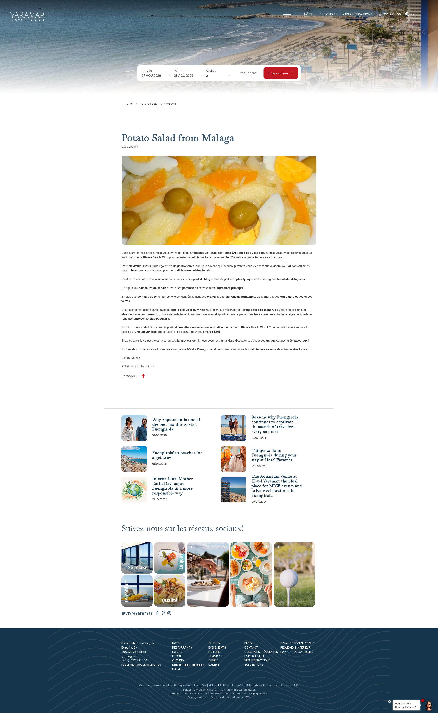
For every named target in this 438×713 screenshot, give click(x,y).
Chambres (215, 656)
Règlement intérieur (295, 647)
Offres (213, 660)
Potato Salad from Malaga (158, 104)
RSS (296, 685)
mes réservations (357, 14)
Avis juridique (210, 685)
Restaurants (182, 647)
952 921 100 (392, 14)
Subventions (253, 664)
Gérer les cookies (266, 685)
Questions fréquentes (261, 652)
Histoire (214, 652)
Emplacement (254, 656)
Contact (251, 647)
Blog (248, 643)
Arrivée (147, 71)
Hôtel (309, 14)
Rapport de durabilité (296, 652)
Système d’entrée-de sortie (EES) (230, 697)
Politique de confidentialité (236, 685)
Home (129, 104)
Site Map (285, 685)
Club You (215, 643)
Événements (217, 647)
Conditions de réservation (155, 685)
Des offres (329, 14)
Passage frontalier (198, 697)
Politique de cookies (186, 685)
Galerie (213, 664)
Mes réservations (257, 660)
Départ (179, 71)
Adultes (211, 71)
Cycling (178, 660)
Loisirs (177, 652)
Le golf (177, 656)
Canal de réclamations (297, 643)
